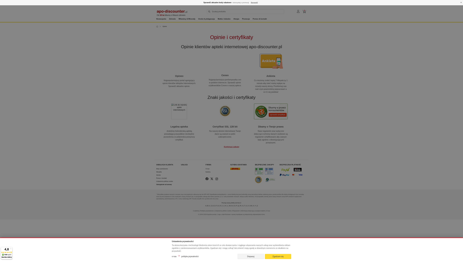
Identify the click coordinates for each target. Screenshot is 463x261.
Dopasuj (250, 256)
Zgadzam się (278, 256)
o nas (174, 256)
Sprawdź (254, 3)
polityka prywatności (190, 256)
